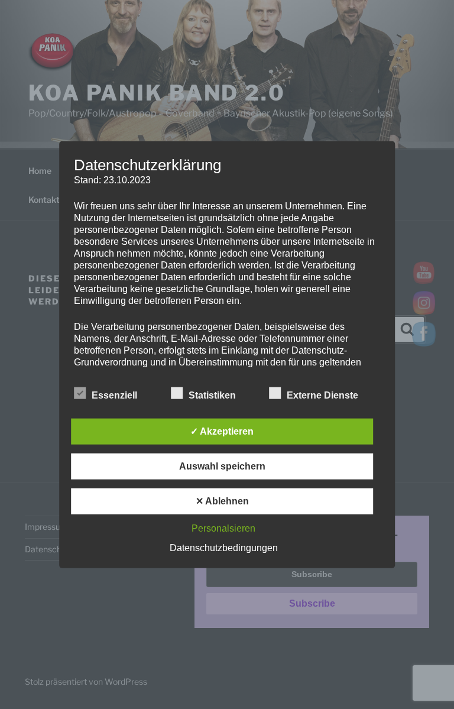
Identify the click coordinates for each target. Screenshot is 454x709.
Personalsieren (223, 528)
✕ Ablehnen (222, 501)
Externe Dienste (322, 395)
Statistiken (212, 395)
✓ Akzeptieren (222, 431)
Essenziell (114, 395)
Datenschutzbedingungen (224, 548)
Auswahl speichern (222, 466)
